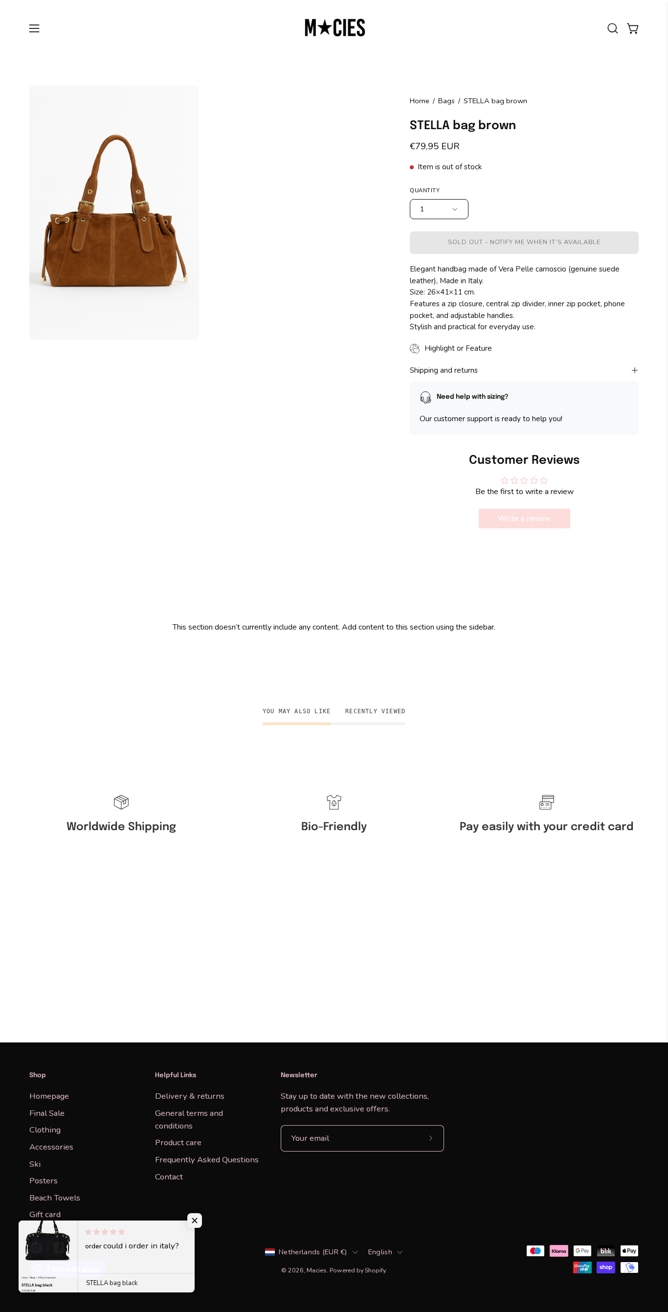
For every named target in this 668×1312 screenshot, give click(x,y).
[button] (612, 28)
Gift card (45, 1214)
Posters (43, 1180)
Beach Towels (54, 1197)
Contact (169, 1176)
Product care (178, 1142)
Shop (37, 1075)
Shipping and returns (444, 370)
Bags (446, 101)
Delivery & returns (189, 1096)
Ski (35, 1163)
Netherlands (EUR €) (313, 1252)
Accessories (51, 1146)
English (380, 1252)
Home (419, 101)
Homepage (49, 1096)
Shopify (375, 1270)
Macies (317, 1270)
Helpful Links (175, 1075)
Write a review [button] (524, 518)
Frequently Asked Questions (207, 1159)
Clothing (45, 1129)
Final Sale (47, 1112)
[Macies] (334, 28)
